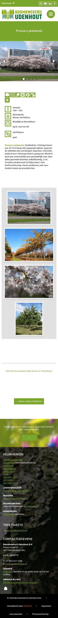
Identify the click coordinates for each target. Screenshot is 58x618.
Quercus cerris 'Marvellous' (16, 490)
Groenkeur (8, 465)
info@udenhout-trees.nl (16, 563)
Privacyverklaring (40, 614)
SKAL (5, 474)
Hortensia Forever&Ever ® (15, 498)
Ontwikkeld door (19, 605)
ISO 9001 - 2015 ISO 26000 (10, 478)
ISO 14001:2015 (10, 482)
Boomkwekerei (31, 506)
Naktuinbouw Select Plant (9, 470)
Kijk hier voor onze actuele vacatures (20, 582)
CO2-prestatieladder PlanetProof (13, 461)
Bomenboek (9, 514)
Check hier (8, 571)
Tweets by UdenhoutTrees (15, 530)
